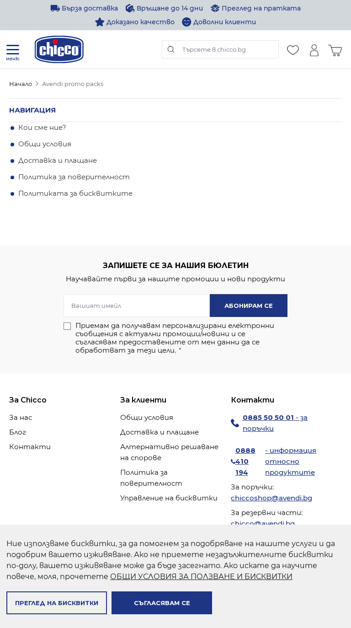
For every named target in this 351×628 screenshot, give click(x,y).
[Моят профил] (314, 49)
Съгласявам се (162, 603)
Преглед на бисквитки (56, 603)
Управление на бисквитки (169, 498)
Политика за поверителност (74, 176)
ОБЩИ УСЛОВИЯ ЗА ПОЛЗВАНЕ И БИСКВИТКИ (201, 576)
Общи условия (44, 144)
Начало (20, 83)
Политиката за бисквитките (75, 193)
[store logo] (59, 49)
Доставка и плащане (57, 160)
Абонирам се (248, 305)
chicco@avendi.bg (263, 523)
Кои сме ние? (42, 127)
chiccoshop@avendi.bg (271, 498)
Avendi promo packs (72, 83)
